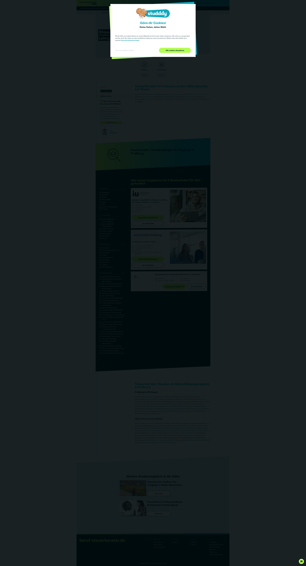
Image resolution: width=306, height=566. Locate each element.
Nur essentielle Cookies (125, 50)
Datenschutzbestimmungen (129, 40)
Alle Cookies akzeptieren (175, 50)
